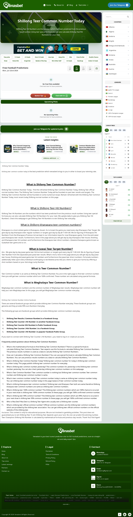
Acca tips (51, 57)
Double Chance (93, 57)
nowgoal (36, 500)
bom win (99, 497)
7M (77, 497)
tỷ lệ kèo (44, 497)
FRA (107, 130)
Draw (5, 61)
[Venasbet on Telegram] (124, 514)
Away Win (62, 57)
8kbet (112, 497)
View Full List (117, 221)
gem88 (70, 500)
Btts (70, 57)
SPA (124, 130)
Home (3, 451)
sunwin (77, 500)
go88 (84, 500)
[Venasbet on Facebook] (129, 514)
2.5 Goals (27, 57)
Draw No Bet (80, 57)
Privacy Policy (50, 458)
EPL (111, 130)
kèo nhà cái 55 (103, 500)
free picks (7, 57)
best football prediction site (26, 495)
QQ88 (58, 497)
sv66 (113, 500)
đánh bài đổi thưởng (12, 500)
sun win (119, 497)
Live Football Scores (78, 495)
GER (115, 130)
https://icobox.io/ (11, 497)
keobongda (84, 497)
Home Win (15, 61)
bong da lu (44, 500)
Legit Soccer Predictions (60, 495)
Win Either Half (56, 61)
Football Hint (44, 495)
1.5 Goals (17, 57)
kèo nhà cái (92, 500)
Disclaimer (49, 451)
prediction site (25, 497)
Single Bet (27, 61)
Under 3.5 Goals (93, 61)
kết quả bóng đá (68, 497)
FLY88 (106, 497)
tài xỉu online (26, 500)
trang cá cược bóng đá (96, 495)
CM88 (92, 497)
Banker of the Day (41, 61)
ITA (120, 130)
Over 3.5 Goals (39, 57)
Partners (5, 468)
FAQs (47, 464)
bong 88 (36, 497)
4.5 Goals (69, 61)
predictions (110, 495)
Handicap (80, 61)
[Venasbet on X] (119, 514)
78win (52, 497)
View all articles (49, 158)
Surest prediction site (58, 500)
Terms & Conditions (52, 454)
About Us (5, 458)
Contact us (5, 471)
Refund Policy (50, 461)
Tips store (5, 461)
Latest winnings (7, 464)
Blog (3, 454)
